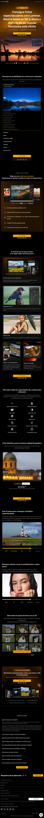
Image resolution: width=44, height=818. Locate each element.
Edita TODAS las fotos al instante (22, 651)
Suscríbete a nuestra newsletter (10, 795)
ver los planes (22, 33)
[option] (22, 473)
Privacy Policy (31, 801)
